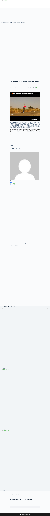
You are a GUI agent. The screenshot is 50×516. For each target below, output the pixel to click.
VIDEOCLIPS (16, 6)
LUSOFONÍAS (30, 6)
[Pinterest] (25, 150)
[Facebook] (25, 149)
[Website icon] (11, 182)
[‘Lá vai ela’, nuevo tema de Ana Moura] (25, 459)
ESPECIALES (26, 6)
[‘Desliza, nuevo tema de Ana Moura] (25, 398)
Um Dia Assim (13, 148)
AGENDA (34, 6)
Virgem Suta (18, 148)
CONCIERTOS (12, 6)
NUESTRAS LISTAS (21, 6)
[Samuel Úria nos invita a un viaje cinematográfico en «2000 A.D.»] (25, 337)
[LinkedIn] (25, 151)
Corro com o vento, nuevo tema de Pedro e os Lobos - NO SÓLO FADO (21, 499)
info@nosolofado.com (26, 514)
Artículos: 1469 (12, 183)
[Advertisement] (25, 13)
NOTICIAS (3, 6)
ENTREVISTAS (8, 6)
